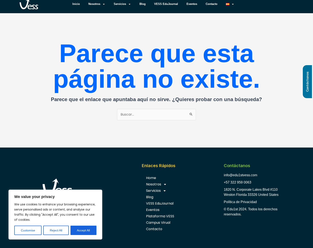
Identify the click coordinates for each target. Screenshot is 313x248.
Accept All (83, 230)
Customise (28, 230)
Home (151, 177)
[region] (55, 214)
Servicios (153, 190)
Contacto (154, 228)
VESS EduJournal (160, 203)
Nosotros (153, 184)
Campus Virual (158, 222)
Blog (149, 197)
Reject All (56, 230)
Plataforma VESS (160, 216)
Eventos (152, 209)
